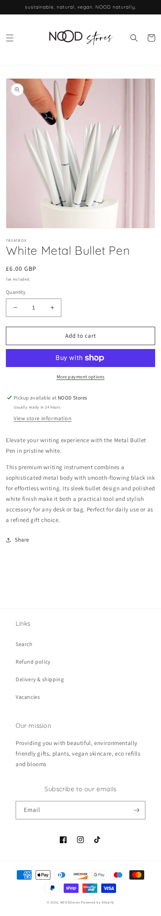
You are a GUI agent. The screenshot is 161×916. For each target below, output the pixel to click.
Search (24, 644)
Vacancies (28, 696)
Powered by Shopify (97, 902)
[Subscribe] (136, 810)
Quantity (15, 292)
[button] (9, 38)
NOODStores (70, 902)
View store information (43, 418)
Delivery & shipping (40, 679)
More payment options (81, 377)
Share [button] (22, 539)
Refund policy (33, 661)
